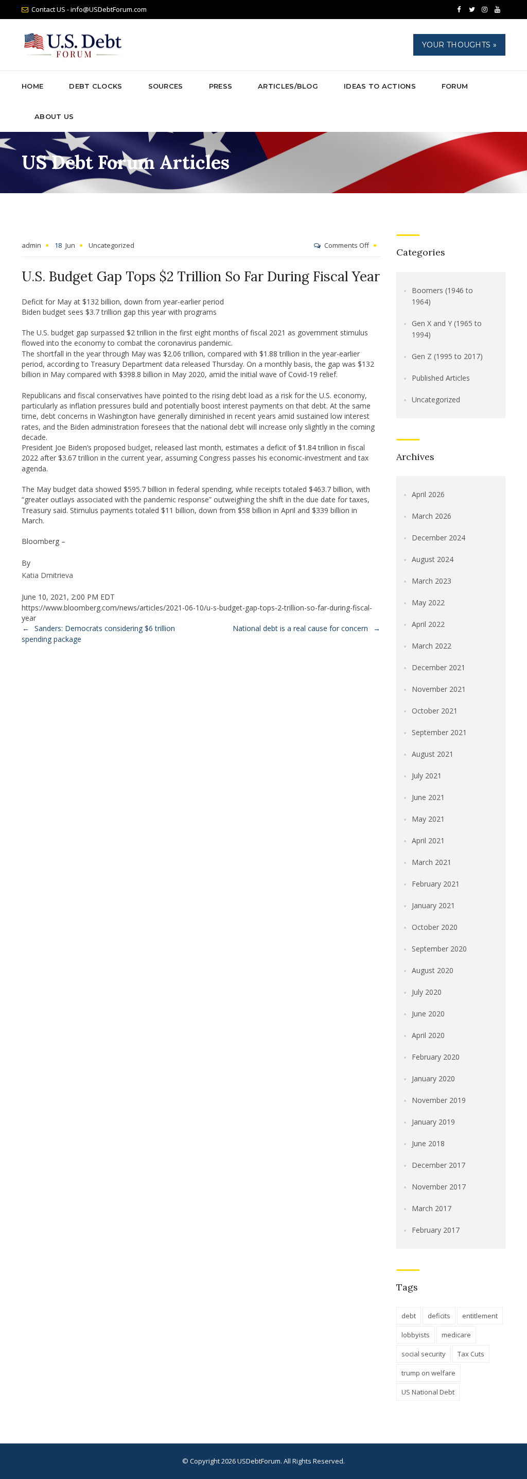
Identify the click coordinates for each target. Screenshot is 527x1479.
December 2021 (438, 667)
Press (221, 86)
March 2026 (431, 516)
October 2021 (435, 711)
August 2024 (432, 559)
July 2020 (427, 992)
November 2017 (439, 1187)
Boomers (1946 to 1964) (442, 296)
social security (423, 1353)
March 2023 (431, 581)
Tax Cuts (471, 1353)
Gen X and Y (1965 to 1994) (447, 328)
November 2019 (439, 1100)
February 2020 (436, 1057)
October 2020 (435, 927)
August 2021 (432, 754)
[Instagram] (485, 10)
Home (32, 86)
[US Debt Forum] (75, 45)
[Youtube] (498, 10)
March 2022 (431, 646)
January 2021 (433, 905)
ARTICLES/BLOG (288, 86)
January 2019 (433, 1122)
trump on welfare (428, 1373)
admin (31, 245)
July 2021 (427, 775)
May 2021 (428, 819)
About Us (54, 116)
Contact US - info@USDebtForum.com (89, 9)
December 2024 (438, 537)
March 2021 (431, 862)
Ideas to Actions (380, 86)
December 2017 (438, 1165)
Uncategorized (111, 245)
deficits (439, 1315)
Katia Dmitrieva (47, 575)
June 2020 (428, 1013)
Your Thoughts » (459, 44)
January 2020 (433, 1078)
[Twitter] (472, 10)
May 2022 (428, 602)
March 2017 (431, 1208)
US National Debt (427, 1392)
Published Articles (441, 378)
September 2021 (439, 732)
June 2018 (428, 1143)
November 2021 (439, 689)
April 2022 (428, 624)
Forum (455, 86)
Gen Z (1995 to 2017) (447, 356)
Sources (165, 86)
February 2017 (436, 1230)
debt (408, 1315)
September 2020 (439, 949)
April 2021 (428, 840)
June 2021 (428, 797)
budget (139, 447)
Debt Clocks (95, 86)
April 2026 (428, 494)
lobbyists (415, 1334)
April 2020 (428, 1035)
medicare (456, 1334)
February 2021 (436, 884)
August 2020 (432, 970)
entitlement (480, 1315)
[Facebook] (459, 10)
